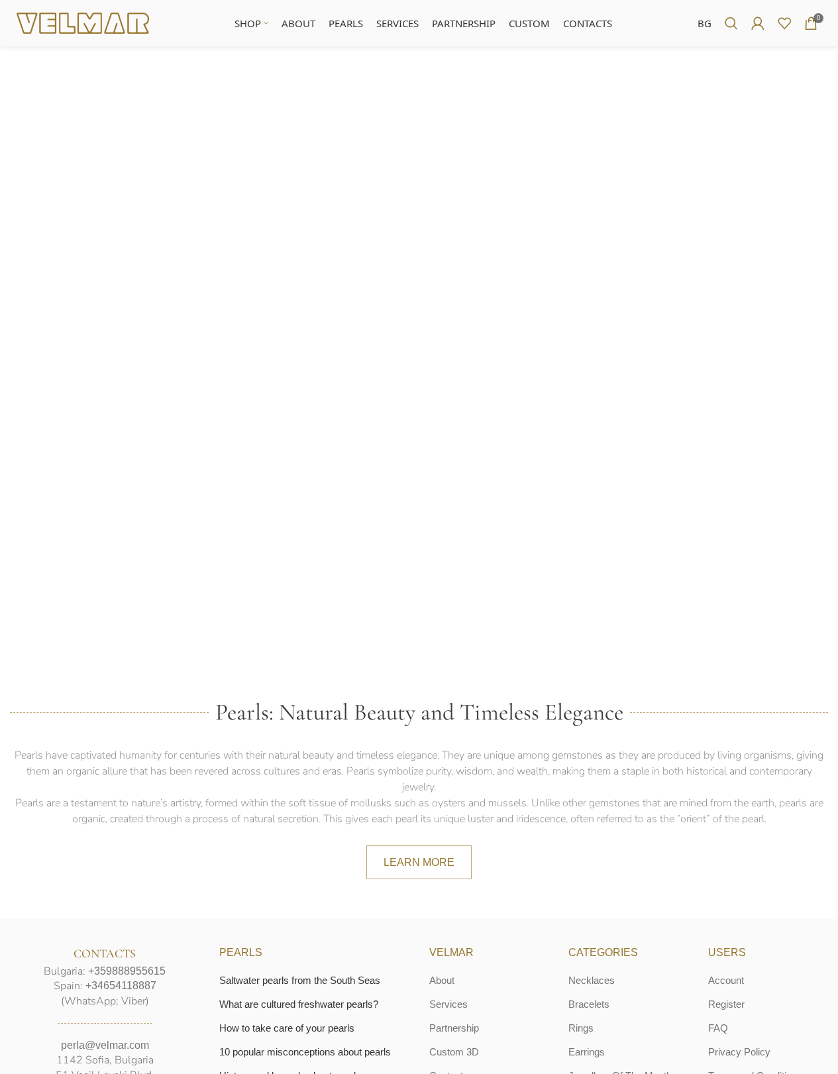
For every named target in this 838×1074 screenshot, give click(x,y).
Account (726, 980)
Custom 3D (454, 1051)
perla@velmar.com (105, 1045)
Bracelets (588, 1004)
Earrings (586, 1051)
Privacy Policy (739, 1051)
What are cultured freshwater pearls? (298, 1004)
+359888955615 (127, 971)
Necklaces (591, 980)
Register (726, 1004)
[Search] (731, 23)
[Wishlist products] (784, 23)
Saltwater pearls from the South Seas (299, 980)
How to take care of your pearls (286, 1028)
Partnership (454, 1028)
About (441, 980)
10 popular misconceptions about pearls (305, 1051)
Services (448, 1004)
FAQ (718, 1028)
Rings (581, 1028)
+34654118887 (120, 985)
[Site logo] (83, 22)
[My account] (758, 23)
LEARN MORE (419, 862)
